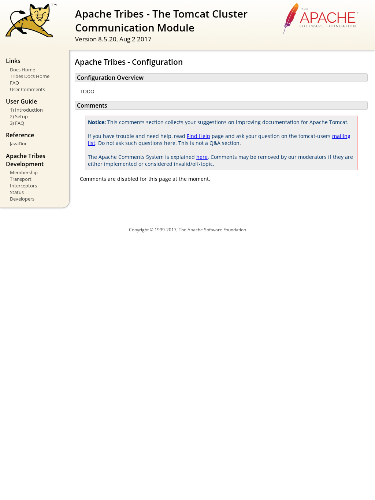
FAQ (14, 82)
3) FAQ (17, 123)
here (202, 156)
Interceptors (23, 185)
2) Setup (19, 116)
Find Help (198, 136)
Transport (20, 179)
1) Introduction (26, 110)
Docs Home (22, 69)
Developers (22, 198)
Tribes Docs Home (29, 76)
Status (17, 192)
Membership (24, 172)
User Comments (27, 89)
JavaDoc (18, 143)
